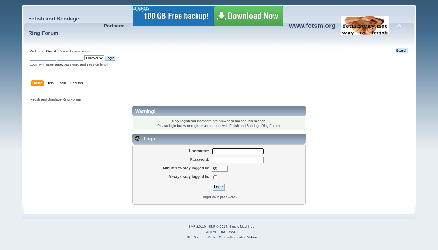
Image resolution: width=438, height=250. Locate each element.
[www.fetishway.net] (365, 33)
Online (213, 237)
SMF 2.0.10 (197, 226)
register (88, 51)
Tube (222, 237)
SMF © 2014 (218, 226)
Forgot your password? (219, 197)
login (73, 51)
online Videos (247, 237)
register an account (206, 126)
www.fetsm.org (312, 25)
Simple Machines (241, 226)
